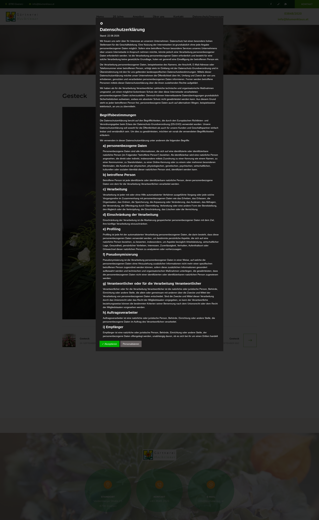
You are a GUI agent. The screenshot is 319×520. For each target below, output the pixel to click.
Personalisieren (131, 344)
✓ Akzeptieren (109, 344)
